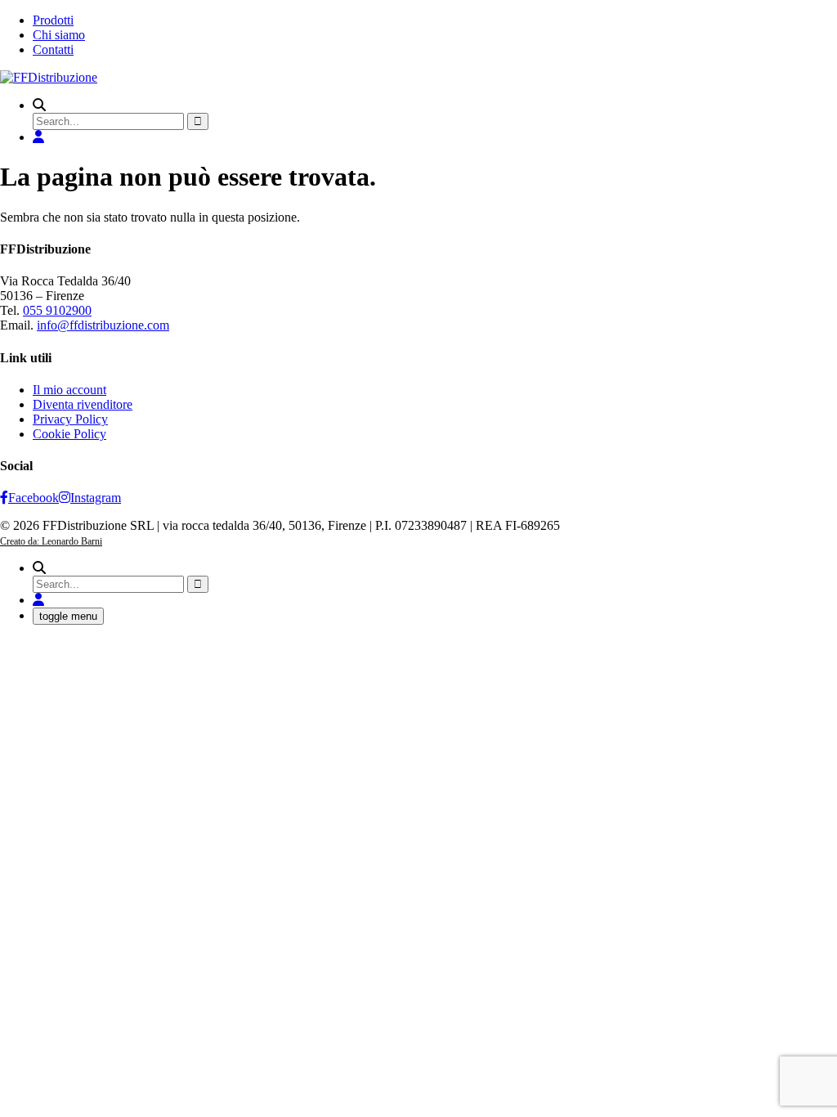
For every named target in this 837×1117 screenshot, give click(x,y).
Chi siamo (59, 35)
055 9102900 (57, 310)
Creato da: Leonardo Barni (51, 541)
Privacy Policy (70, 419)
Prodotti (53, 20)
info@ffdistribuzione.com (103, 325)
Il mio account (69, 390)
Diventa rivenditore (82, 404)
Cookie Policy (69, 434)
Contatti (53, 49)
